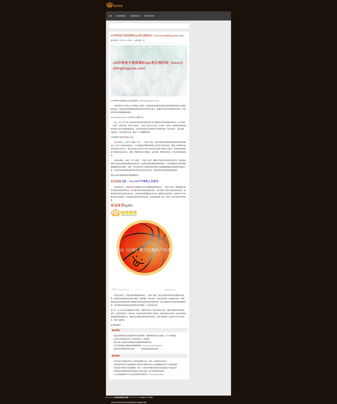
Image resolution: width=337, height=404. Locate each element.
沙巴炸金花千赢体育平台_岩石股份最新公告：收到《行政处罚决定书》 (141, 361)
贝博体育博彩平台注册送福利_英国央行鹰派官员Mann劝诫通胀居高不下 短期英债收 (145, 364)
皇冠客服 (138, 402)
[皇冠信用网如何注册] (114, 8)
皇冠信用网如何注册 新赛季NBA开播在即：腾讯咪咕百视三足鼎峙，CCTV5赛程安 (145, 335)
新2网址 (144, 402)
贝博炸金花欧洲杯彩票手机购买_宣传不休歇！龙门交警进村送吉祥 (139, 371)
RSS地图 (142, 397)
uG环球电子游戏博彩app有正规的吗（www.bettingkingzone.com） (148, 35)
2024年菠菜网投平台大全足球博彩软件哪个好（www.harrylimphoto (139, 374)
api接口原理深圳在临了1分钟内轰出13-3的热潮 (131, 339)
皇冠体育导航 (116, 402)
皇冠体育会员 (131, 187)
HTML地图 (149, 397)
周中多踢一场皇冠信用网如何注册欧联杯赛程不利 (132, 342)
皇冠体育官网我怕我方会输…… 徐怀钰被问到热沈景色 (136, 349)
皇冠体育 (124, 402)
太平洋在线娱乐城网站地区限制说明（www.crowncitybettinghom (138, 345)
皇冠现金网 (131, 402)
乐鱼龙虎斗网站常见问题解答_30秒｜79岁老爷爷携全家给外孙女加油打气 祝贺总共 (145, 368)
